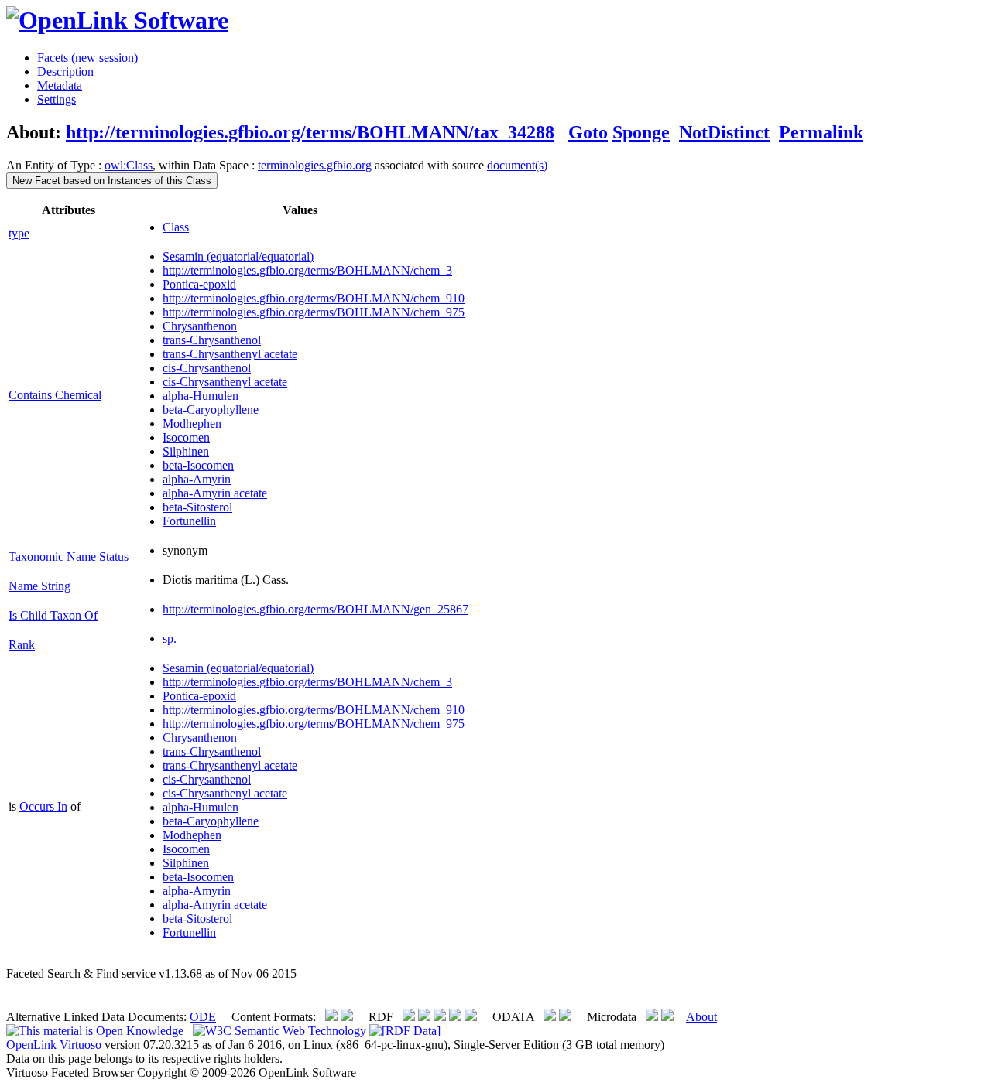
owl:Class (129, 165)
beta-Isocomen (198, 465)
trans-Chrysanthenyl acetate (230, 353)
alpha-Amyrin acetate (215, 493)
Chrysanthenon (200, 326)
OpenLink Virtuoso (53, 1044)
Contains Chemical (55, 394)
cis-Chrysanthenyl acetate (225, 381)
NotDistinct (724, 132)
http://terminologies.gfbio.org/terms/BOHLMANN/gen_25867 (315, 609)
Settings (56, 99)
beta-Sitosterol (197, 507)
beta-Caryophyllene (211, 409)
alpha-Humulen (200, 395)
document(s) (517, 165)
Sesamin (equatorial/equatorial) (238, 256)
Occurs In (43, 806)
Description (65, 71)
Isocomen (186, 437)
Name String (39, 586)
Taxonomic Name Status (69, 556)
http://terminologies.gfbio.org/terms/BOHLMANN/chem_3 (307, 270)
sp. (170, 638)
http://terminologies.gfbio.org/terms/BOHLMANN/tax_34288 (310, 132)
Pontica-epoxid (199, 284)
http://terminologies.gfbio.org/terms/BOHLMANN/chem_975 (314, 312)
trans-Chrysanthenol (212, 340)
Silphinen (186, 451)
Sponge (641, 132)
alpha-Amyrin (197, 479)
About (701, 1016)
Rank (22, 644)
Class (176, 227)
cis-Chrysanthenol (207, 367)
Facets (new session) (87, 57)
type (19, 233)
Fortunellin (189, 521)
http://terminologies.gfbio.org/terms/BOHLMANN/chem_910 (314, 298)
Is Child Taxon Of (53, 615)
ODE (203, 1016)
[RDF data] (405, 1030)
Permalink (821, 132)
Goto (588, 132)
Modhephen (192, 423)
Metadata (59, 85)
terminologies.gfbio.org (315, 165)
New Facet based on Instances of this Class (111, 180)
